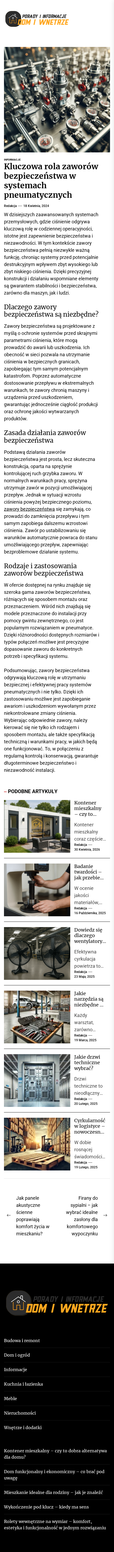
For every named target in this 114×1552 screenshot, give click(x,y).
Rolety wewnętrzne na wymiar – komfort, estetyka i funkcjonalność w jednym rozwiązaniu (55, 1524)
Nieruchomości (20, 1413)
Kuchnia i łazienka (23, 1384)
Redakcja (10, 206)
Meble (10, 1398)
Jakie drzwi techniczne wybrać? (87, 1062)
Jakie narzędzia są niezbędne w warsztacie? (89, 1002)
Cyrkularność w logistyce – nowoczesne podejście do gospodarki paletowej (89, 1134)
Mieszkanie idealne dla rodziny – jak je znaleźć (53, 1492)
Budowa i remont (22, 1340)
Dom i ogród (17, 1355)
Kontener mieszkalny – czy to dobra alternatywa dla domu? (88, 817)
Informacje (12, 159)
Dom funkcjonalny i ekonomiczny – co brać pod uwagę (54, 1475)
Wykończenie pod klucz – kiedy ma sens (46, 1507)
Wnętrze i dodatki (23, 1427)
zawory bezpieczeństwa (29, 509)
